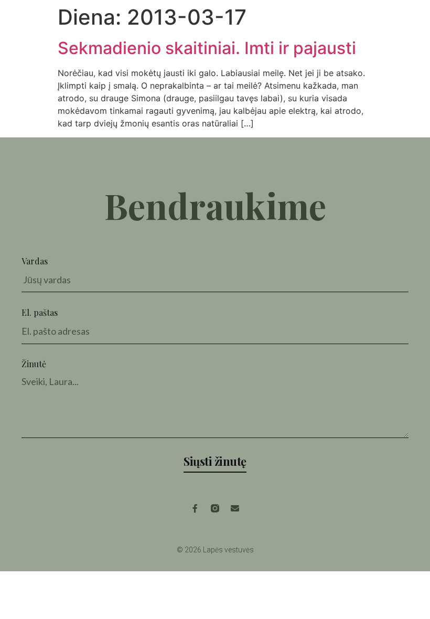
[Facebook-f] (195, 508)
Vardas (35, 260)
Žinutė (34, 363)
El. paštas (40, 312)
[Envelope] (235, 508)
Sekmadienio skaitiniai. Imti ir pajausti (207, 48)
